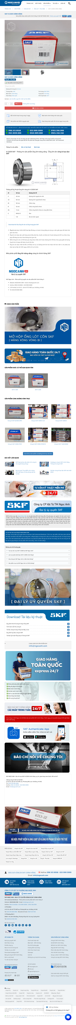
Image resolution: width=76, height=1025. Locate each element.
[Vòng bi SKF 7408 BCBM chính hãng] (61, 435)
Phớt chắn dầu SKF (31, 996)
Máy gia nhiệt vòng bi (57, 996)
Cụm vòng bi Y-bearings (12, 858)
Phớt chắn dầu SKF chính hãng (59, 950)
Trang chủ (29, 3)
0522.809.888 (36, 133)
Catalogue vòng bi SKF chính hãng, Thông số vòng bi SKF (60, 463)
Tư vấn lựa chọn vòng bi (11, 960)
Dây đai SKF (40, 996)
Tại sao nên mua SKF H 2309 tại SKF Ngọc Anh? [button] (20, 551)
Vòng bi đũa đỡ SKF (62, 855)
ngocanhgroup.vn (34, 971)
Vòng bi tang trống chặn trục (32, 855)
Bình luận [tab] (37, 147)
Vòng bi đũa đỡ (44, 990)
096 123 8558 (15, 785)
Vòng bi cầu (8, 990)
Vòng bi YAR (21, 993)
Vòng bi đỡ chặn (61, 990)
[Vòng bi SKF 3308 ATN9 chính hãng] (15, 435)
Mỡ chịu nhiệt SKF (9, 996)
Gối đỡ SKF (46, 993)
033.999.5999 (36, 130)
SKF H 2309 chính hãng (13, 14)
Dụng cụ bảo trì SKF (20, 996)
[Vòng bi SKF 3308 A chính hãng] (61, 411)
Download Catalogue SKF (12, 952)
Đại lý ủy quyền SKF (10, 940)
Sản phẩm (46, 3)
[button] (69, 3)
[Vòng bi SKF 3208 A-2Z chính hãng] (38, 411)
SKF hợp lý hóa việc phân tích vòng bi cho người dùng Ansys (26, 463)
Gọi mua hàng (38, 108)
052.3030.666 (15, 133)
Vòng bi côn (15, 990)
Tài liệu (55, 3)
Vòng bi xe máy (10, 862)
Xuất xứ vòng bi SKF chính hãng (60, 976)
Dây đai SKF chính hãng (57, 948)
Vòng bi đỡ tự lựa (34, 990)
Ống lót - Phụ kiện (39, 9)
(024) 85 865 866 (13, 783)
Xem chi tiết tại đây (40, 540)
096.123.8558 (15, 130)
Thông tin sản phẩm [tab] (12, 147)
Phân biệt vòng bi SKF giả (39, 998)
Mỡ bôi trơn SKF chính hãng (59, 945)
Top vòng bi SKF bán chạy (41, 1001)
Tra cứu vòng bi (59, 998)
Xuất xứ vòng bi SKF (27, 998)
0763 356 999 (32, 905)
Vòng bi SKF (27, 9)
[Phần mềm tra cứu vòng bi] (33, 977)
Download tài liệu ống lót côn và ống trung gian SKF (23, 225)
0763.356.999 (57, 130)
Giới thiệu (38, 3)
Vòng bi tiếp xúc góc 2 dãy (31, 852)
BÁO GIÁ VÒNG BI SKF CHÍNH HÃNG (22, 872)
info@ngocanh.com (38, 646)
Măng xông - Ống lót (55, 993)
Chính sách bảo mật (33, 940)
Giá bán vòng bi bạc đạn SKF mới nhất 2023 (60, 471)
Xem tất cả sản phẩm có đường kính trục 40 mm (38, 454)
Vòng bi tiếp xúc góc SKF (47, 848)
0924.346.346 (57, 133)
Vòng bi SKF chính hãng (57, 940)
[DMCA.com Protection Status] (9, 980)
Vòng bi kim (24, 858)
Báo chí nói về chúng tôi (11, 948)
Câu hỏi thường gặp (33, 945)
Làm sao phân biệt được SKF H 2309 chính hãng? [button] (20, 555)
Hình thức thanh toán (34, 950)
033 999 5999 (24, 785)
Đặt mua (19, 104)
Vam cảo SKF (8, 998)
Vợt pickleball (38, 964)
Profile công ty (9, 945)
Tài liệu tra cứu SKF (10, 950)
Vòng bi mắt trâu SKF (47, 855)
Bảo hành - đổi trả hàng (34, 943)
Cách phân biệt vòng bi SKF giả (59, 973)
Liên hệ (63, 3)
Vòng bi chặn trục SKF (47, 852)
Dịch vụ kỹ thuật (9, 957)
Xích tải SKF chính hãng (57, 952)
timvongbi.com (33, 967)
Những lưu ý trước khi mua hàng (37, 957)
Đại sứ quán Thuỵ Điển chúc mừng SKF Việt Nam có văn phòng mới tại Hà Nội (25, 472)
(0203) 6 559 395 (12, 919)
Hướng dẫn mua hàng (29, 104)
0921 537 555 (32, 912)
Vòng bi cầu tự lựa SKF (32, 848)
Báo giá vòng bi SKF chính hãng (13, 955)
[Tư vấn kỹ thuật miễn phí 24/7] (38, 489)
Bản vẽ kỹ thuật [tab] (26, 147)
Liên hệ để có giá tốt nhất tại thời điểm (19, 99)
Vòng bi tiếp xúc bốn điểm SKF (13, 852)
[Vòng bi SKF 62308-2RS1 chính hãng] (15, 411)
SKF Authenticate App (29, 1001)
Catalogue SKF (51, 998)
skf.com (31, 969)
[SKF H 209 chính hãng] (38, 380)
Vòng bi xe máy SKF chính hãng (59, 957)
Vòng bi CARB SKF (57, 858)
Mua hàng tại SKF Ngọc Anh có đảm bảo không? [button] (20, 559)
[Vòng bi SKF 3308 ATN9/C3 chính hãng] (38, 435)
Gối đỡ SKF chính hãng (57, 943)
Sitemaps (30, 952)
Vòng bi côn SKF (60, 852)
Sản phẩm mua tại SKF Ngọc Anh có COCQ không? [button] (20, 563)
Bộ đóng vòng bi (17, 998)
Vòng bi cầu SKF (18, 848)
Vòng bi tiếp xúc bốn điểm (11, 993)
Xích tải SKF (47, 996)
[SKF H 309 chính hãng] (15, 380)
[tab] (38, 551)
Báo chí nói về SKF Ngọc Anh (56, 1001)
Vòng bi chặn (52, 990)
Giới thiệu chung (9, 943)
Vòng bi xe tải (33, 858)
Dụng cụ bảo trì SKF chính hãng (59, 955)
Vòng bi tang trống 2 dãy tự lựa (13, 855)
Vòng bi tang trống (24, 990)
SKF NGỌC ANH (18, 1008)
